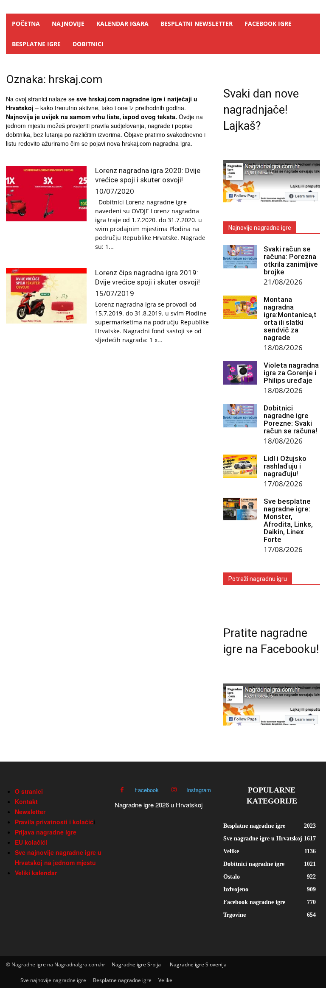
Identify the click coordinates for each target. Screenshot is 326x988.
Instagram (198, 790)
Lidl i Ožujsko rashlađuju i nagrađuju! (285, 466)
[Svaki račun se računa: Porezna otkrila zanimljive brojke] (240, 256)
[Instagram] (173, 789)
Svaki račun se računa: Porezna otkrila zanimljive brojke (291, 260)
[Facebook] (122, 789)
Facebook (147, 790)
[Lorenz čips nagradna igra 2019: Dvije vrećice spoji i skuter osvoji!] (46, 296)
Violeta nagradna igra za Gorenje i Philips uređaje (291, 373)
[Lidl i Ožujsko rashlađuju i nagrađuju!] (240, 466)
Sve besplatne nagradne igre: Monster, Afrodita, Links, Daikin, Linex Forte (288, 520)
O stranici (29, 791)
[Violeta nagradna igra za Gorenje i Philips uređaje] (240, 373)
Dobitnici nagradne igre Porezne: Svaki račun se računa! (290, 419)
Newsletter (30, 811)
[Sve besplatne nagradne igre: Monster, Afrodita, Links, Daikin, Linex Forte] (240, 509)
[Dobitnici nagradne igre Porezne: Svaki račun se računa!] (240, 415)
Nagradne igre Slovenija (198, 964)
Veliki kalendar (36, 872)
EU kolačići (31, 842)
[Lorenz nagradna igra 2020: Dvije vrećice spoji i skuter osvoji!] (46, 193)
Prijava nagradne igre (45, 832)
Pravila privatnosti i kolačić (54, 822)
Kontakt (26, 801)
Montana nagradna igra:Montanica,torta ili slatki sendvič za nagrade (290, 318)
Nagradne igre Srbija (136, 964)
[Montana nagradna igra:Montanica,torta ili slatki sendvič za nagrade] (240, 307)
